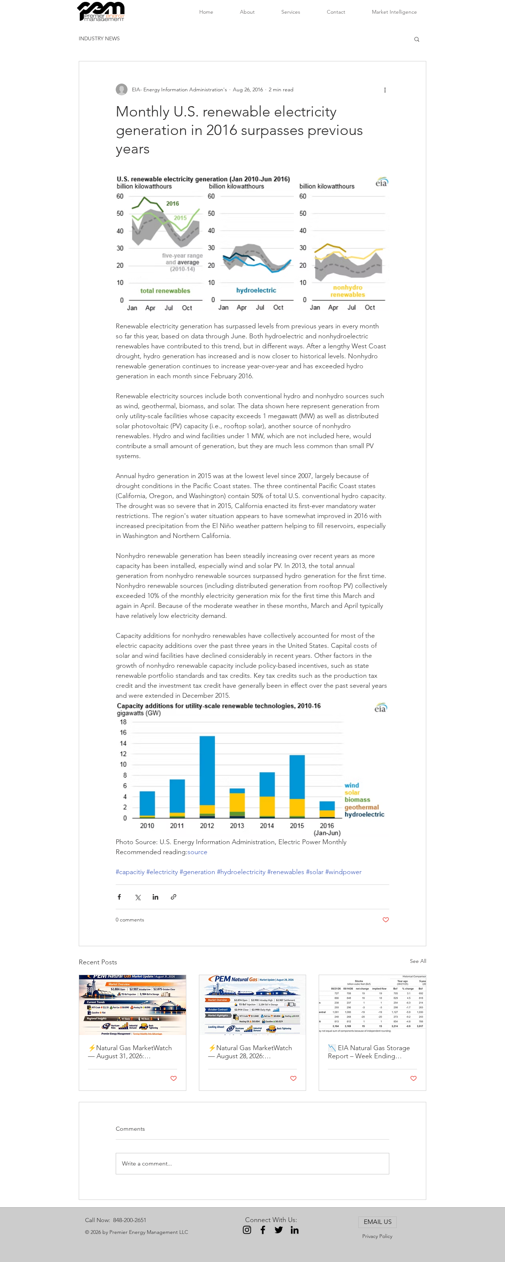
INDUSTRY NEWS (99, 38)
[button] (416, 39)
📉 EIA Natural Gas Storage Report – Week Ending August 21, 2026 (369, 1052)
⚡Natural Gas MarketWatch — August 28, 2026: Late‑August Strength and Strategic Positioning (250, 1052)
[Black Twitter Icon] (278, 1229)
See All (418, 961)
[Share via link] (173, 896)
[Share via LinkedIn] (155, 896)
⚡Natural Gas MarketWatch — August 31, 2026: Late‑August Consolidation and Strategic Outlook (130, 1052)
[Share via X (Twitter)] (137, 896)
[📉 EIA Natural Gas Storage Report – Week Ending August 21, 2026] (372, 1005)
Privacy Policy (377, 1236)
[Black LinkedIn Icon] (294, 1229)
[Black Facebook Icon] (262, 1229)
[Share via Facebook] (119, 896)
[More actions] (384, 89)
